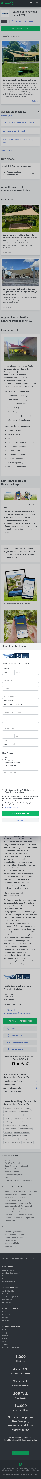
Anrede (6, 668)
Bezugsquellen (10, 765)
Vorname (19, 672)
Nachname (8, 680)
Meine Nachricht (10, 773)
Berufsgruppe (8, 700)
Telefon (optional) (10, 696)
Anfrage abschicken (20, 813)
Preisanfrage (9, 760)
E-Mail (6, 688)
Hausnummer (9, 728)
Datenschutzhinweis (11, 807)
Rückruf (8, 757)
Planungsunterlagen (12, 762)
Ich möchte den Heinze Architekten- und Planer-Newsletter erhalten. (19, 791)
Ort (17, 736)
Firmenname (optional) (12, 712)
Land (5, 740)
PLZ (5, 736)
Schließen (20, 820)
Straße (6, 720)
